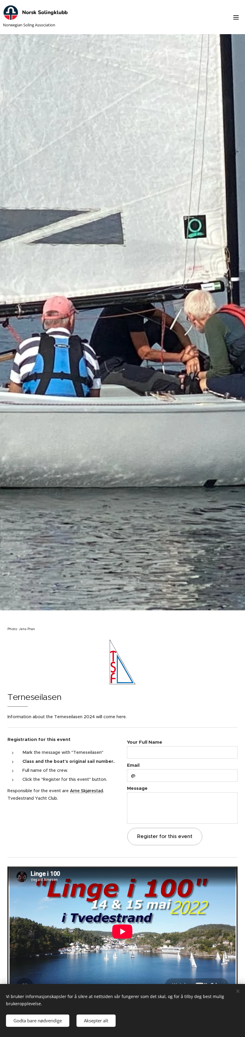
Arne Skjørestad (86, 790)
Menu (236, 17)
